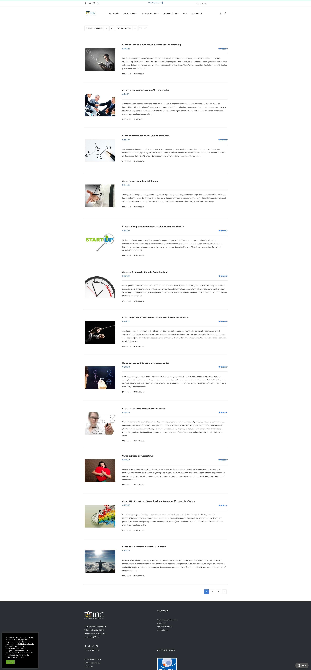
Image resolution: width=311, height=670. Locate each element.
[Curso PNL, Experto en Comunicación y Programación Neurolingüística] (100, 516)
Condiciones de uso (92, 659)
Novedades (162, 623)
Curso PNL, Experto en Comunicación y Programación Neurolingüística (158, 501)
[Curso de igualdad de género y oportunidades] (100, 377)
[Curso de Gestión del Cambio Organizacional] (100, 287)
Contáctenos (162, 630)
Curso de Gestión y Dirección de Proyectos (144, 408)
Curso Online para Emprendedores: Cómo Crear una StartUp (153, 226)
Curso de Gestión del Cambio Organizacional (145, 272)
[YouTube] (97, 646)
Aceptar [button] (10, 662)
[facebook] (85, 3)
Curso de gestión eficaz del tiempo (140, 181)
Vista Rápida (139, 73)
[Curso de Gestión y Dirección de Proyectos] (100, 423)
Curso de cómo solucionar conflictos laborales (145, 90)
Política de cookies (92, 663)
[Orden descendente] (111, 28)
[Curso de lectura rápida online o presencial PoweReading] (100, 59)
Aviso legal (88, 666)
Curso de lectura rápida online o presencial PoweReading (151, 45)
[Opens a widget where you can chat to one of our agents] (302, 666)
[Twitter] (89, 646)
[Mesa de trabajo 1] (91, 9)
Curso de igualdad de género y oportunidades (145, 363)
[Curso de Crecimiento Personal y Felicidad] (100, 561)
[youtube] (98, 3)
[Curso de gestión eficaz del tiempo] (100, 196)
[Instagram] (93, 646)
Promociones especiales (167, 620)
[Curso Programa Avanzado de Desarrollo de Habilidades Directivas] (100, 332)
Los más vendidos (164, 627)
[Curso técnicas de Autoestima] (100, 470)
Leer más (20, 657)
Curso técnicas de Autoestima (137, 456)
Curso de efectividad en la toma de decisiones (145, 136)
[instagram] (94, 3)
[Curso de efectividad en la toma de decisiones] (100, 150)
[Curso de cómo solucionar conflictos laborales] (100, 105)
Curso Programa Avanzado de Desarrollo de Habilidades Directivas (156, 317)
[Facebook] (85, 646)
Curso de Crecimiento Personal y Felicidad (144, 547)
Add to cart (127, 73)
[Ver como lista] (145, 28)
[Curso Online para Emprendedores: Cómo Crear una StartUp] (100, 241)
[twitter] (90, 3)
